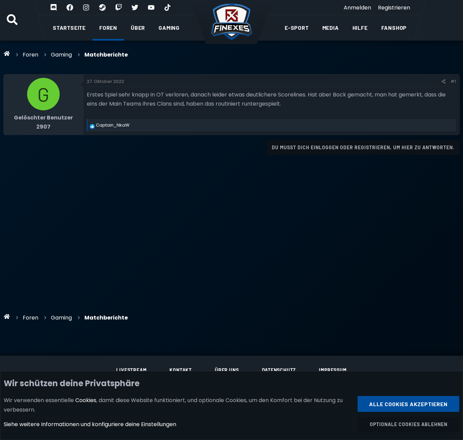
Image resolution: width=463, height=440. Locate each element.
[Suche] (12, 20)
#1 (453, 81)
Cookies (85, 400)
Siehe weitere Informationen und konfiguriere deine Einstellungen (90, 424)
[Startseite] (7, 53)
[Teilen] (443, 81)
